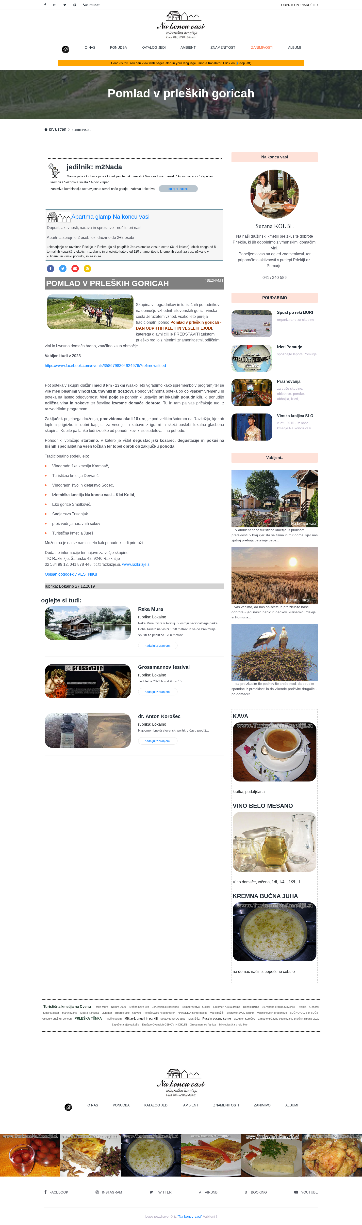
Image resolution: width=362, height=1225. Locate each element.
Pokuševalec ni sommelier (159, 1012)
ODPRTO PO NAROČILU (299, 5)
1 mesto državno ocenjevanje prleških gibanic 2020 (288, 1018)
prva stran (57, 129)
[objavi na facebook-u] (50, 268)
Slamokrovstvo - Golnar (196, 1006)
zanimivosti (266, 47)
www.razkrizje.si (136, 564)
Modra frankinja (89, 1012)
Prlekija (302, 1006)
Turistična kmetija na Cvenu (67, 1006)
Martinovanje (69, 1012)
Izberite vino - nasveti (128, 1012)
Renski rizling (251, 1006)
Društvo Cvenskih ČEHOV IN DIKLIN (164, 1024)
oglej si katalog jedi (55, 1164)
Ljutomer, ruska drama (226, 1006)
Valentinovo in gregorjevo (272, 1012)
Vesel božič (217, 1012)
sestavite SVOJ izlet (173, 1018)
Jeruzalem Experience (165, 1006)
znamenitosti (223, 47)
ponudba (118, 47)
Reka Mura (101, 1006)
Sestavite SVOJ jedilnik (240, 1012)
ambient (188, 47)
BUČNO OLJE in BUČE (304, 1012)
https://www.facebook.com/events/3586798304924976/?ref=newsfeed (105, 366)
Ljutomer (107, 1012)
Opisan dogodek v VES (65, 574)
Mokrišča (193, 1018)
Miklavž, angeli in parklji (141, 1018)
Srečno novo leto (139, 1006)
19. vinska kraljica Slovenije (278, 1006)
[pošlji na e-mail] (75, 268)
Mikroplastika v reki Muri (233, 1024)
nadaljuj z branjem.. (158, 645)
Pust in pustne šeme (216, 1018)
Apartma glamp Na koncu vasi (110, 216)
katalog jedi (154, 47)
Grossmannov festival (203, 1024)
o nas (90, 47)
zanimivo (262, 1105)
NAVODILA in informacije (192, 1012)
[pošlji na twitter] (62, 268)
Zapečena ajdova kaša (125, 1024)
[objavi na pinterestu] (87, 268)
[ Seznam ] (214, 280)
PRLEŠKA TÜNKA (89, 1018)
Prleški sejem (114, 1018)
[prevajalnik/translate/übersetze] (74, 5)
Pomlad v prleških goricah (56, 1018)
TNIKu (91, 574)
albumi (294, 47)
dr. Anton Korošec (244, 1018)
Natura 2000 (118, 1006)
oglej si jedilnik (178, 189)
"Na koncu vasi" (190, 1216)
